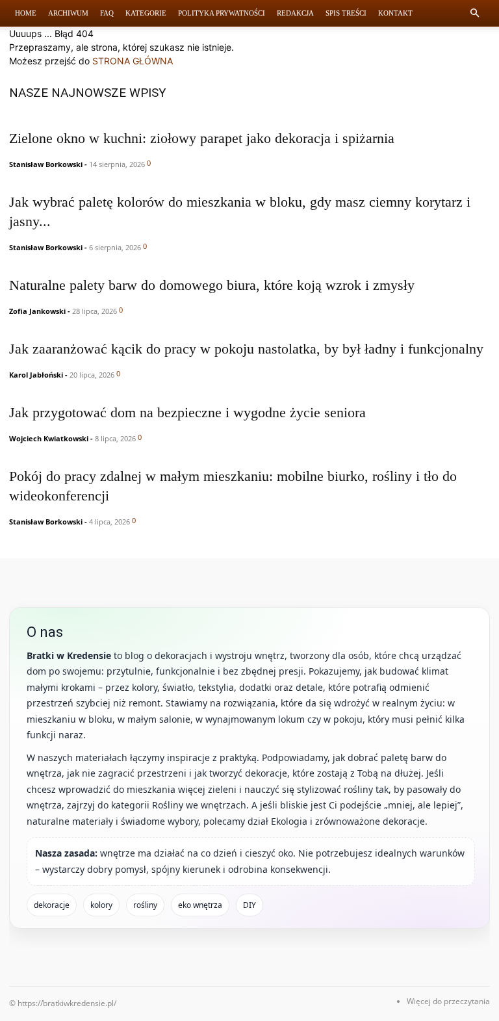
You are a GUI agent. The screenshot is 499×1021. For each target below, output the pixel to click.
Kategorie (145, 13)
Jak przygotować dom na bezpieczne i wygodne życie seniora (187, 412)
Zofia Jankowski (37, 311)
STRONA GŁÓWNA (132, 60)
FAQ (107, 13)
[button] (474, 13)
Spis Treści (346, 13)
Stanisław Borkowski (46, 164)
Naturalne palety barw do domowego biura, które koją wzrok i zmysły (212, 285)
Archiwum (68, 13)
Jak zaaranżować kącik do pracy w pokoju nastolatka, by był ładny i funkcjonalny (246, 349)
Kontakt (395, 13)
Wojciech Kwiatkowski (48, 438)
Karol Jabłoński (36, 375)
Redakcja (295, 13)
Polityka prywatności (221, 13)
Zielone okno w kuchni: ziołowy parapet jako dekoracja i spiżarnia (201, 138)
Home (25, 13)
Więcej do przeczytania (448, 1001)
